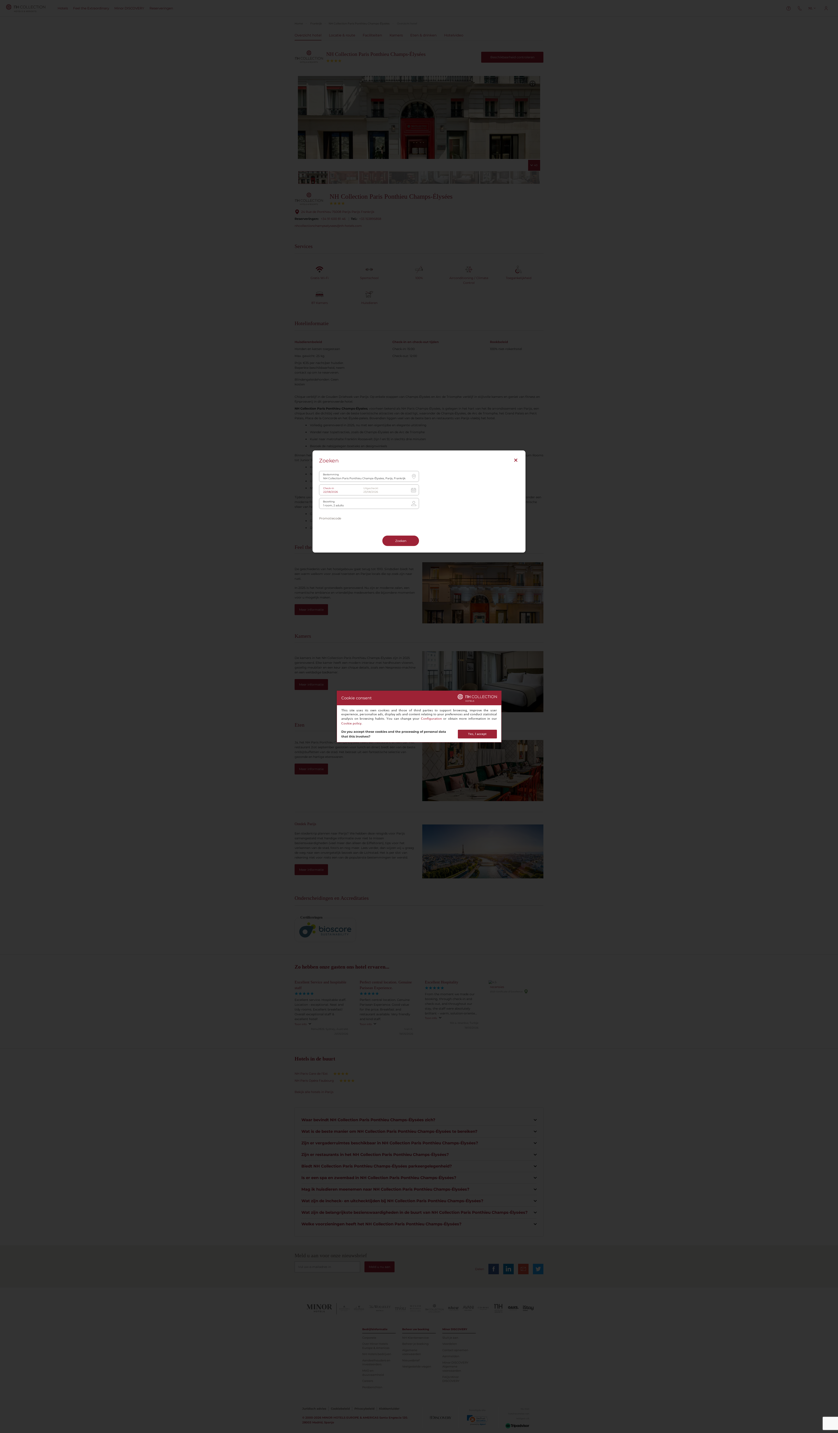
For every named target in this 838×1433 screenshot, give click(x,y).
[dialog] (419, 716)
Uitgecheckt (370, 488)
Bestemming (331, 474)
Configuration (431, 718)
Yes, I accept (477, 734)
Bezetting (329, 501)
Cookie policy (351, 723)
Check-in (328, 488)
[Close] (516, 460)
